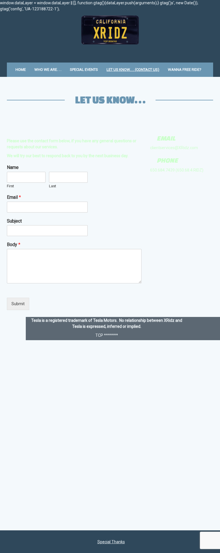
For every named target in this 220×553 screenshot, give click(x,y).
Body (13, 244)
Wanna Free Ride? (184, 69)
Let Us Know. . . (110, 99)
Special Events (84, 69)
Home (20, 69)
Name (13, 167)
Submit (18, 303)
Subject (14, 221)
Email (14, 197)
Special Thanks (111, 542)
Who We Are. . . (47, 69)
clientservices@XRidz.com (174, 147)
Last (52, 186)
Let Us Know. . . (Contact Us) (133, 69)
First (10, 186)
